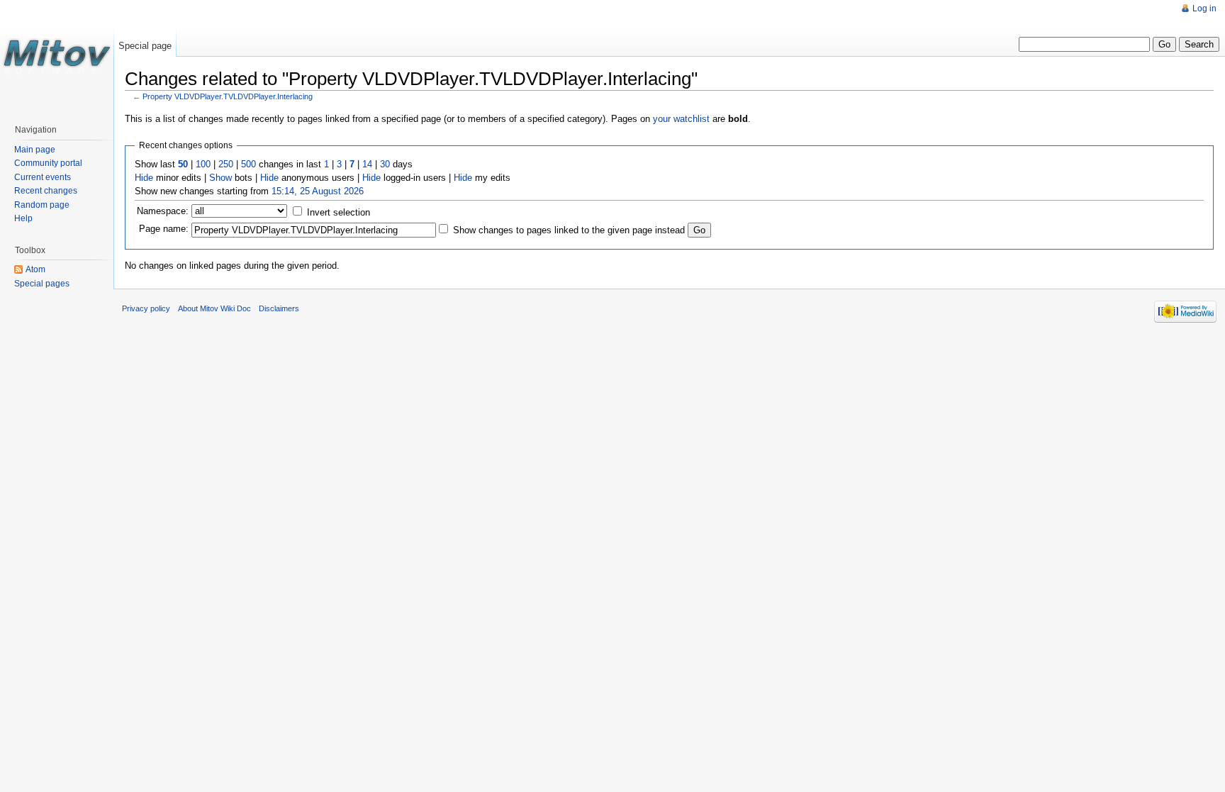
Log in (1204, 8)
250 (225, 164)
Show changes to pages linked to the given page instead (569, 230)
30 (385, 164)
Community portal (48, 163)
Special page (145, 45)
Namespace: (163, 211)
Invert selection (338, 212)
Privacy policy (146, 308)
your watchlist (681, 118)
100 (203, 164)
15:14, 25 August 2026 (318, 191)
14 (367, 164)
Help (23, 218)
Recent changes (45, 191)
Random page (41, 205)
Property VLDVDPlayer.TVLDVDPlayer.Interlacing (227, 96)
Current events (42, 177)
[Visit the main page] (56, 56)
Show (220, 177)
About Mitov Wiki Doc (214, 308)
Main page (34, 150)
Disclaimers (279, 308)
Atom (35, 269)
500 (248, 164)
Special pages (41, 284)
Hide (144, 177)
